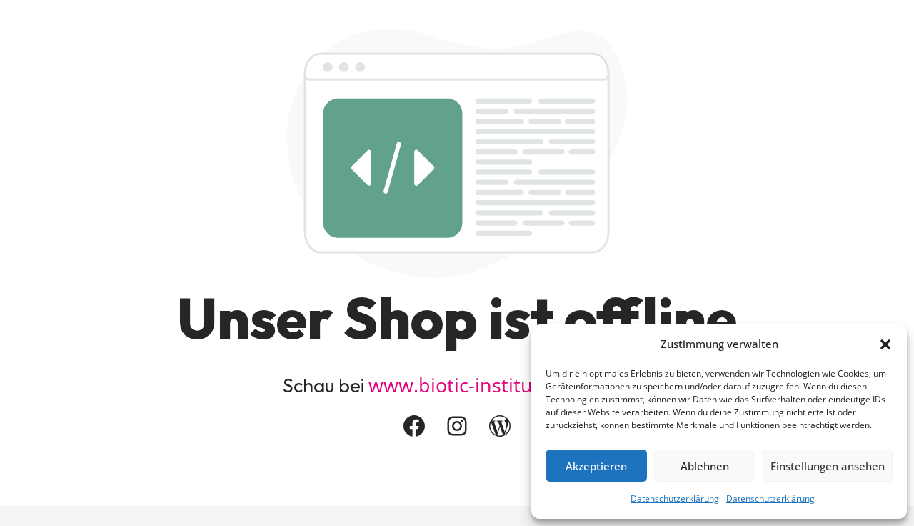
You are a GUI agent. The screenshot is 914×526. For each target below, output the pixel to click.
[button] (885, 344)
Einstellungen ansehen (827, 466)
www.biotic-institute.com (481, 385)
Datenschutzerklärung (675, 498)
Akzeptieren (596, 466)
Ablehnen (705, 466)
